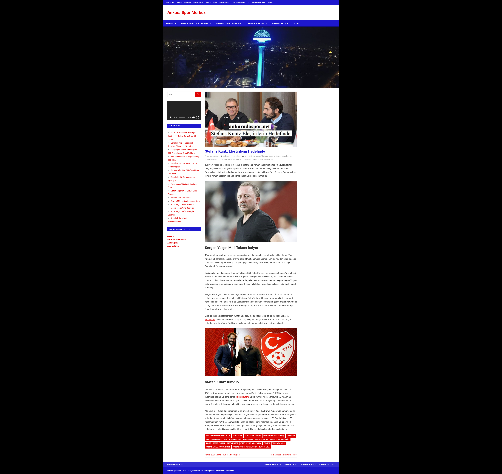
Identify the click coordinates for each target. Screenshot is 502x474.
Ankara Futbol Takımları (217, 2)
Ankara (252, 156)
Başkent (272, 156)
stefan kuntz (232, 443)
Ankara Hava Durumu (176, 239)
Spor (237, 159)
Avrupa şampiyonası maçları (218, 436)
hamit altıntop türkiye (280, 439)
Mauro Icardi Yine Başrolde (182, 208)
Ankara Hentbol (258, 2)
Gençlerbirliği (173, 246)
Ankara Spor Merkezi (187, 12)
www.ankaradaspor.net (205, 470)
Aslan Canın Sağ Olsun (180, 198)
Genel (284, 156)
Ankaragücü (172, 243)
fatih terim (248, 439)
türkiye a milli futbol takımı (218, 447)
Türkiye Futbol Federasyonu (245, 447)
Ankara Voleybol (239, 2)
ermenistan (237, 436)
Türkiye (267, 443)
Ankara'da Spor (262, 156)
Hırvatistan (210, 319)
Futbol (278, 156)
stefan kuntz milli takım (250, 443)
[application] (184, 110)
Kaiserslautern (242, 397)
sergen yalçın (219, 443)
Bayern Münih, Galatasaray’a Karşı (185, 201)
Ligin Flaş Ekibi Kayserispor (283, 455)
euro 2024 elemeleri (232, 439)
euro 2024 (291, 436)
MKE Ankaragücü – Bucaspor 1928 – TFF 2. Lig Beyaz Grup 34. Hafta (182, 136)
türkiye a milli (278, 443)
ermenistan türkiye (253, 436)
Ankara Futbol (291, 464)
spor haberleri (245, 159)
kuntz (208, 443)
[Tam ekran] (197, 117)
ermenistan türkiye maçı (273, 436)
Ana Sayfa (170, 2)
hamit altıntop (261, 439)
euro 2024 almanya (214, 439)
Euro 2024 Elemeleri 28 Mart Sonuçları (223, 455)
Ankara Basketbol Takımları (189, 2)
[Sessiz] (193, 117)
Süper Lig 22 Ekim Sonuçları (183, 204)
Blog (270, 2)
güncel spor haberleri (226, 159)
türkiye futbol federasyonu (262, 159)
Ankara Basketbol (272, 464)
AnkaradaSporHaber (231, 156)
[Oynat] (170, 117)
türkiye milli (264, 447)
